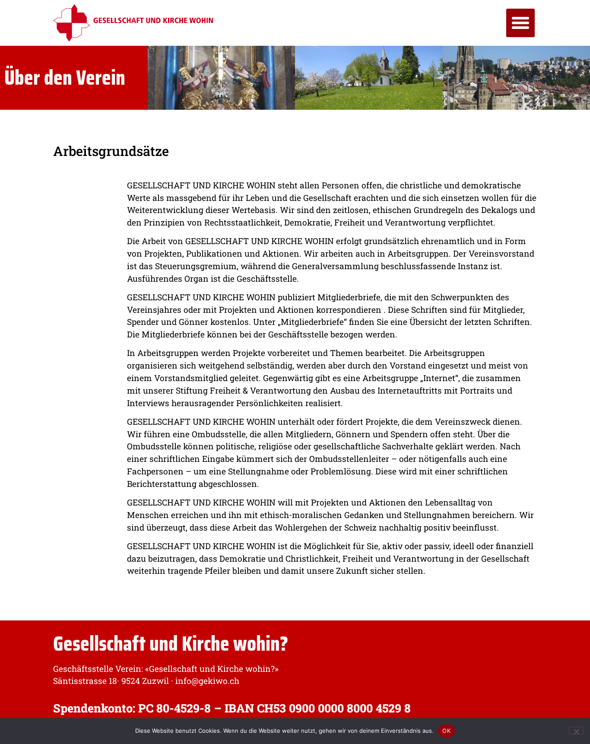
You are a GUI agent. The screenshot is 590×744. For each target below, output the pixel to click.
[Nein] (576, 730)
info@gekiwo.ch (207, 680)
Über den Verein (64, 77)
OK (446, 730)
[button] (520, 23)
